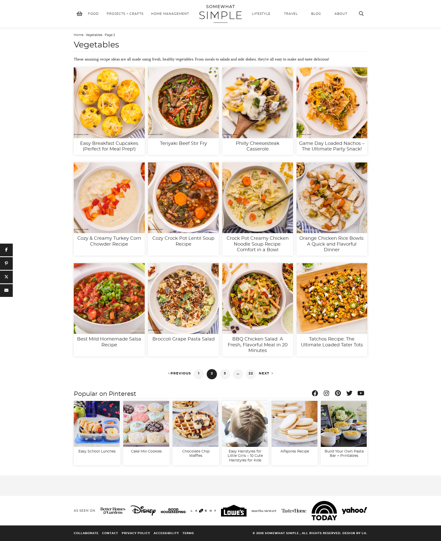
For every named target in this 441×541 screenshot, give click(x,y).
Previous (179, 373)
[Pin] (6, 263)
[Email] (6, 290)
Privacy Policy (136, 533)
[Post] (6, 277)
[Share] (6, 250)
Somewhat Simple (220, 14)
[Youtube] (362, 394)
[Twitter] (351, 394)
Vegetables (94, 34)
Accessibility (166, 533)
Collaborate (86, 533)
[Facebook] (316, 394)
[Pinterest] (339, 394)
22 (251, 373)
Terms (188, 533)
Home (78, 34)
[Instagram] (328, 394)
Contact (110, 533)
